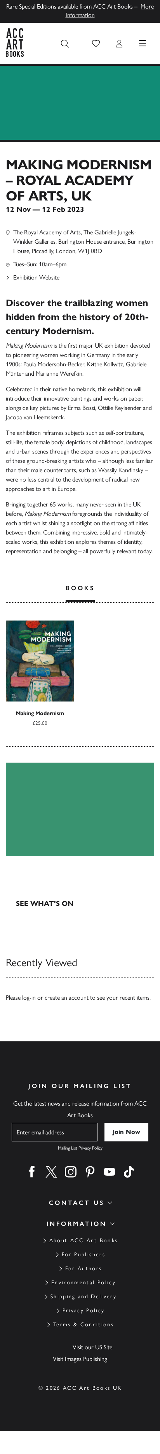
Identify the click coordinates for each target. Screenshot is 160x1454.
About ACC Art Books (83, 1240)
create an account (67, 997)
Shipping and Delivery (83, 1296)
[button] (96, 43)
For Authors (83, 1268)
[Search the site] (64, 43)
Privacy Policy (84, 1310)
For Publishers (83, 1254)
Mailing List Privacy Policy (80, 1148)
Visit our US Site (92, 1347)
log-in (29, 997)
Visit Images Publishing (80, 1359)
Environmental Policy (83, 1282)
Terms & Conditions (83, 1324)
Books (80, 588)
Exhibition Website (36, 277)
